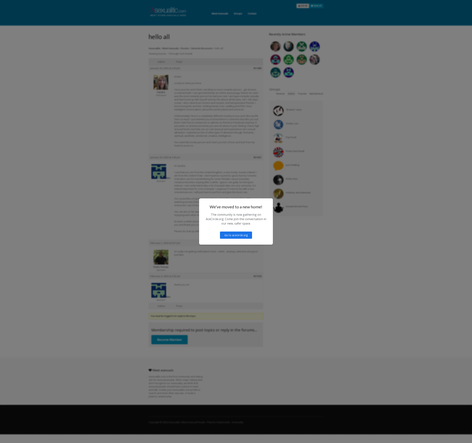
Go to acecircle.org (236, 235)
